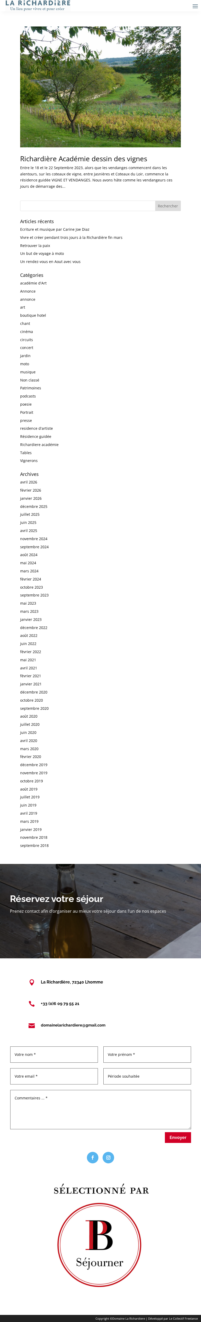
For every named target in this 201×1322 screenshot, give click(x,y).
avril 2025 (28, 530)
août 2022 (28, 635)
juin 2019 (28, 805)
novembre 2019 (33, 772)
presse (26, 420)
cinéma (26, 331)
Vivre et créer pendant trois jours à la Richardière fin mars (71, 237)
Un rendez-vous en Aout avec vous (50, 261)
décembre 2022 (33, 627)
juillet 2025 (30, 514)
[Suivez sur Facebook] (92, 1157)
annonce (27, 299)
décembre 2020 (33, 692)
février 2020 (30, 756)
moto (24, 363)
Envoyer (178, 1137)
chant (25, 323)
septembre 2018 (34, 845)
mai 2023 (28, 603)
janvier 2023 (31, 619)
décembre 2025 (33, 506)
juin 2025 (28, 522)
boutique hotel (33, 315)
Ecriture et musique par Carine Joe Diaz (55, 229)
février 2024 (30, 579)
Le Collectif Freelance (183, 1318)
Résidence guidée (35, 436)
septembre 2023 (34, 595)
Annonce (28, 291)
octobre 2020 (31, 700)
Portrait (26, 412)
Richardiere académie (39, 444)
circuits (26, 339)
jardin (25, 355)
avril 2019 (28, 813)
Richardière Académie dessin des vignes (83, 158)
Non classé (29, 380)
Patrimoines (30, 387)
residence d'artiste (36, 428)
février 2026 (30, 490)
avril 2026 (28, 482)
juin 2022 (28, 643)
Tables (26, 452)
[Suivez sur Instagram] (108, 1157)
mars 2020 (29, 748)
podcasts (28, 396)
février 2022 (30, 651)
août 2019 (28, 789)
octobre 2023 (31, 587)
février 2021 (30, 675)
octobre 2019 (31, 780)
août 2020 (28, 716)
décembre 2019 (33, 764)
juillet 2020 (30, 724)
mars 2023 (29, 611)
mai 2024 (28, 562)
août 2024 (28, 554)
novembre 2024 (33, 538)
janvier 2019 (31, 829)
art (22, 307)
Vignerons (29, 460)
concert (26, 347)
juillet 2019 (30, 796)
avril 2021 (28, 667)
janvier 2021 (31, 683)
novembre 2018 (33, 837)
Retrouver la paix (35, 245)
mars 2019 (29, 821)
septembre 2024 (34, 546)
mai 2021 (28, 659)
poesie (26, 404)
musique (28, 371)
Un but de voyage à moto (42, 253)
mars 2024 (29, 570)
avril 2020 (28, 740)
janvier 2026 (31, 498)
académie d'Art (33, 283)
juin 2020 (28, 732)
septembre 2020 (34, 708)
